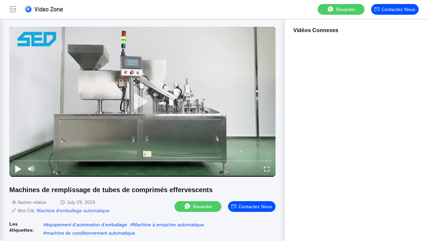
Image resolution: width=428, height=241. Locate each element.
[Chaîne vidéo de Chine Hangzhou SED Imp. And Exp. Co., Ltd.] (43, 9)
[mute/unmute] (31, 169)
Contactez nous (398, 9)
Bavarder (345, 9)
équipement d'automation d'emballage (86, 224)
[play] (142, 101)
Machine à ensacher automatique (168, 224)
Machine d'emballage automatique (73, 210)
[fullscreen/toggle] (267, 169)
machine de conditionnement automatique (90, 233)
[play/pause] (18, 169)
